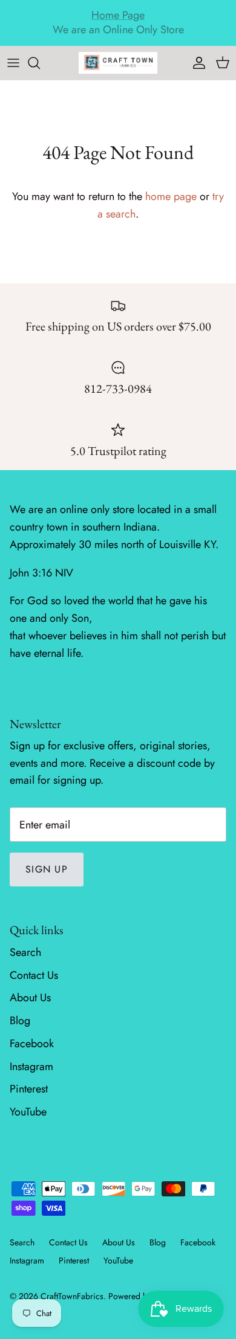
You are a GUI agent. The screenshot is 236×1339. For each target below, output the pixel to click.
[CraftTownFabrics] (118, 63)
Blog (20, 1020)
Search (25, 952)
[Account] (196, 63)
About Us (30, 997)
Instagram (31, 1066)
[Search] (40, 63)
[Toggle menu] (13, 63)
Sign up (46, 869)
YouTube (28, 1112)
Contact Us (34, 975)
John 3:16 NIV (41, 573)
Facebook (32, 1043)
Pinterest (29, 1089)
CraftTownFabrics (72, 1296)
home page (171, 196)
